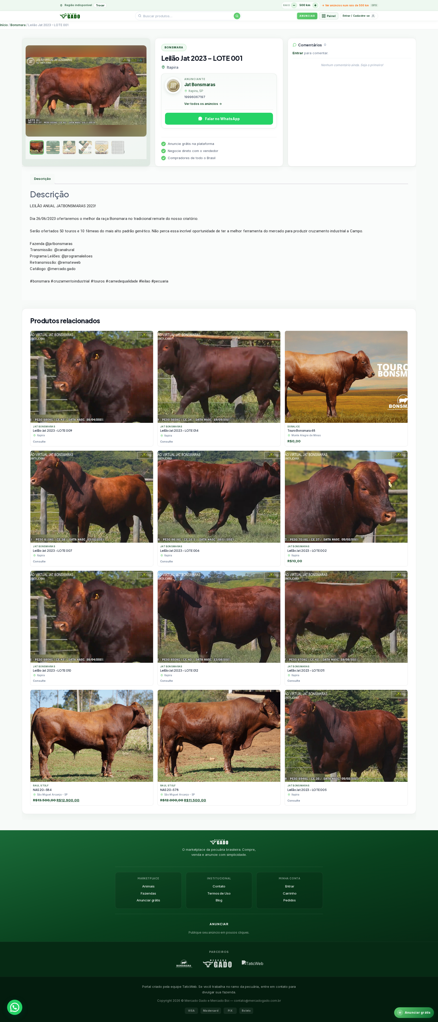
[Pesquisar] (237, 16)
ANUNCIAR (307, 15)
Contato (219, 886)
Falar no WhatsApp (222, 119)
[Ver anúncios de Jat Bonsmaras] (173, 86)
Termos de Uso (218, 893)
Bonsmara (18, 25)
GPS (374, 5)
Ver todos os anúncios (203, 104)
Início (4, 25)
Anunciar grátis (148, 900)
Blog (219, 900)
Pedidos (289, 900)
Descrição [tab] (42, 179)
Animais (148, 886)
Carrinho (290, 893)
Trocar (100, 5)
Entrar (298, 53)
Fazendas (148, 893)
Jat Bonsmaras (199, 84)
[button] (14, 1007)
